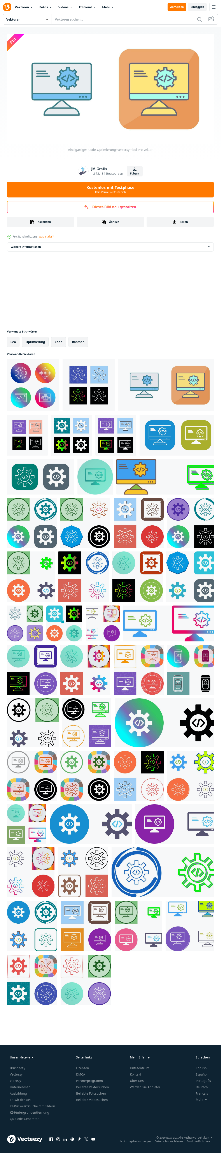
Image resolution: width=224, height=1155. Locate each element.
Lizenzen (82, 1068)
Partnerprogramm (89, 1081)
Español (201, 1074)
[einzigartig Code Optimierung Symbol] (139, 523)
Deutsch (202, 1087)
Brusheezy (17, 1068)
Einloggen (197, 7)
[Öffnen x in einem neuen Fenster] (86, 1139)
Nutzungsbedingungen (135, 1141)
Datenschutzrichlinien (169, 1141)
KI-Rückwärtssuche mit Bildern (32, 1106)
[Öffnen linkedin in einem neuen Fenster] (65, 1139)
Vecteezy (16, 1074)
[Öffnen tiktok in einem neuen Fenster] (79, 1139)
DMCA (80, 1074)
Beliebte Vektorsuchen (92, 1087)
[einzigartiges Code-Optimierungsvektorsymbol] (33, 385)
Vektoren (22, 7)
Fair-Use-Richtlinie (198, 1141)
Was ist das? (46, 236)
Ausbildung (18, 1093)
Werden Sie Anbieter (145, 1087)
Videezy (15, 1081)
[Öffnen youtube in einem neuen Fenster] (93, 1139)
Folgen (134, 173)
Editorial (85, 7)
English (201, 1068)
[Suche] (199, 19)
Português (203, 1081)
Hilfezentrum (139, 1068)
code (58, 342)
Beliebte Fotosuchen (91, 1093)
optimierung (35, 342)
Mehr (106, 7)
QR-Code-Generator (24, 1119)
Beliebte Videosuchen (92, 1100)
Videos (63, 7)
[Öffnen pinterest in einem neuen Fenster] (72, 1139)
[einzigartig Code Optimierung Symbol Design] (166, 477)
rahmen (78, 342)
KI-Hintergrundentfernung (29, 1112)
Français (202, 1093)
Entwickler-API (20, 1100)
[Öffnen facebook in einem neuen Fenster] (51, 1139)
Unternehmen (20, 1087)
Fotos (43, 7)
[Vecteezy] (7, 7)
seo (13, 342)
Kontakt (135, 1074)
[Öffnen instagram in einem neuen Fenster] (58, 1139)
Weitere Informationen (26, 247)
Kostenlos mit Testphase (110, 189)
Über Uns (137, 1081)
